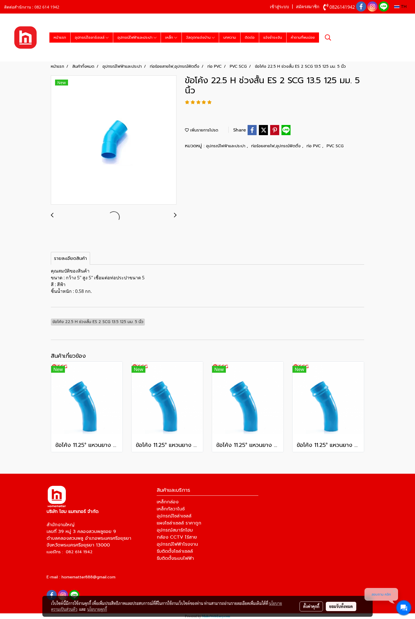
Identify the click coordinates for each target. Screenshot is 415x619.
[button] (328, 37)
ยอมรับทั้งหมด (341, 606)
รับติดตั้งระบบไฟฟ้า (175, 558)
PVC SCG (335, 146)
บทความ (229, 37)
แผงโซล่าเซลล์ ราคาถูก (179, 523)
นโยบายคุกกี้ (97, 609)
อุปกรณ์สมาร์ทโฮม (175, 530)
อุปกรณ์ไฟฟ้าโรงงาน (177, 544)
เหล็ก (169, 37)
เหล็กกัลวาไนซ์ (171, 509)
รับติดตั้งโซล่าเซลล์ (175, 551)
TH (403, 7)
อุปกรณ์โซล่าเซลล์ (174, 516)
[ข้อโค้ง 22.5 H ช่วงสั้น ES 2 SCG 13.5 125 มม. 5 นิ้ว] (113, 140)
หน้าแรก (60, 37)
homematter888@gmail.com (88, 577)
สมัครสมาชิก (307, 6)
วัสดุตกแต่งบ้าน (199, 37)
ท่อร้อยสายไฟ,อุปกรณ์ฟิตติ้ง (276, 146)
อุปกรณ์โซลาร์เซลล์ (90, 37)
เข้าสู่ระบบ (279, 6)
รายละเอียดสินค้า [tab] (70, 258)
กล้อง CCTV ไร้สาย (177, 537)
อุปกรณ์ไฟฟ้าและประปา (135, 37)
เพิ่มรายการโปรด (203, 130)
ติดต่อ (250, 37)
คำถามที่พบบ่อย (303, 37)
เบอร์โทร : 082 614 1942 (70, 552)
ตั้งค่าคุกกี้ (311, 606)
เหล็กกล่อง (167, 502)
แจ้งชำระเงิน (272, 37)
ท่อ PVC (314, 146)
